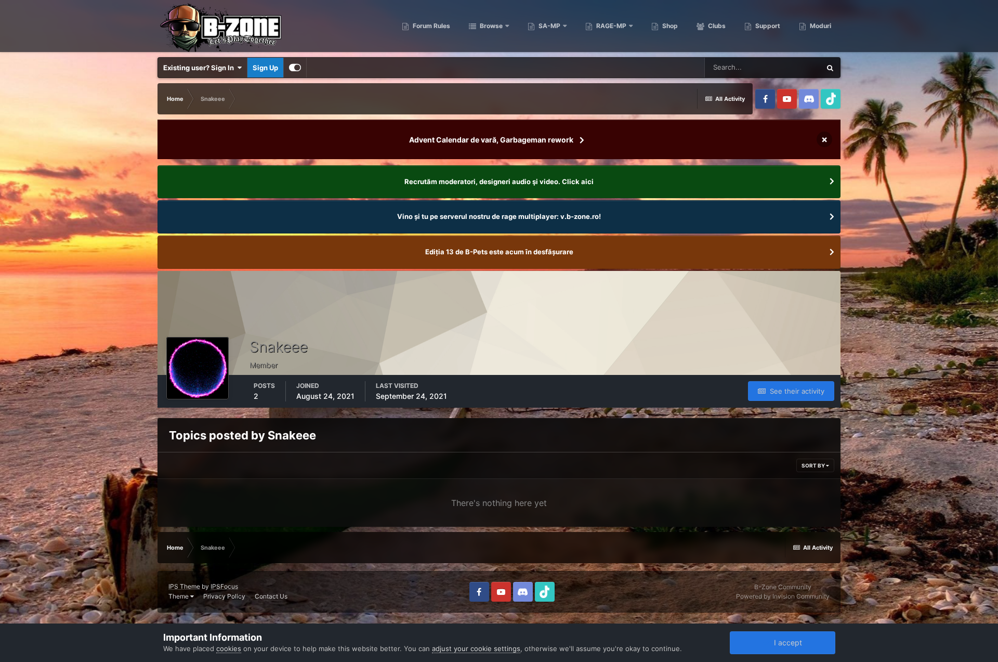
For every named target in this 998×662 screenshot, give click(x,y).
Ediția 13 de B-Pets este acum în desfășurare (499, 252)
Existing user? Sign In (200, 67)
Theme (179, 596)
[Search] (830, 67)
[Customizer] (295, 67)
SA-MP (548, 26)
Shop (669, 26)
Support (767, 26)
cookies (228, 648)
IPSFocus (224, 586)
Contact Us (271, 596)
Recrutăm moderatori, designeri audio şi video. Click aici (499, 181)
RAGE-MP (610, 26)
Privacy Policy (224, 596)
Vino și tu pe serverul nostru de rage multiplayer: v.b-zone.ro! (499, 216)
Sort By (814, 465)
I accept (786, 642)
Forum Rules (430, 26)
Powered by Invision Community (783, 596)
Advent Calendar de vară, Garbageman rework (491, 139)
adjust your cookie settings (476, 648)
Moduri (819, 26)
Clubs (716, 26)
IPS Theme (184, 586)
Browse (490, 26)
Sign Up (265, 67)
